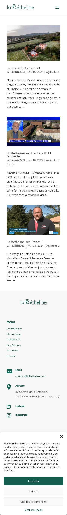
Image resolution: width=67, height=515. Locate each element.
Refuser (33, 491)
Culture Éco (13, 339)
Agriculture (52, 72)
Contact (11, 356)
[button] (61, 436)
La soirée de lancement (23, 68)
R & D (10, 164)
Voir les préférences (33, 501)
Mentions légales (33, 509)
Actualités (13, 350)
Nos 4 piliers (14, 334)
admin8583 (18, 72)
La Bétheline (14, 328)
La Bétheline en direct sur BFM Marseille (29, 155)
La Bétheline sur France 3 (25, 242)
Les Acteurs (14, 345)
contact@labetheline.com (30, 376)
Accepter (33, 481)
